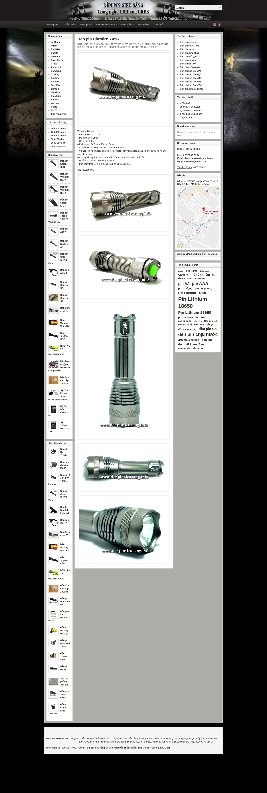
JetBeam (55, 42)
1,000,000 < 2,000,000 (191, 110)
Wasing (55, 103)
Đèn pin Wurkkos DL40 (65, 190)
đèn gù (210, 324)
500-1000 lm (107, 44)
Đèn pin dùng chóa (87, 47)
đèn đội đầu (198, 348)
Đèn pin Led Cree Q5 (190, 74)
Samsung (56, 71)
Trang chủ (53, 24)
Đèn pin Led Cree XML (110, 47)
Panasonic (56, 67)
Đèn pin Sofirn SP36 (64, 202)
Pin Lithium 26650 (194, 312)
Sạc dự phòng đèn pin (64, 681)
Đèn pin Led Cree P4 (190, 71)
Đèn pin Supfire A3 (64, 244)
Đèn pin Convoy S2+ (64, 285)
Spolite (54, 53)
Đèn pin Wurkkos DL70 (65, 177)
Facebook (219, 24)
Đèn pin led (210, 321)
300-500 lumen (58, 135)
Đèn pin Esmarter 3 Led (65, 643)
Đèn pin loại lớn (188, 63)
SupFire (55, 99)
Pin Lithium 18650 (192, 302)
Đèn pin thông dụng (134, 47)
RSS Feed (214, 24)
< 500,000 (185, 103)
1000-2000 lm (58, 143)
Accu (180, 271)
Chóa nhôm (202, 274)
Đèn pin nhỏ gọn (188, 56)
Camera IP (184, 274)
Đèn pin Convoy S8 (64, 298)
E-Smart (55, 81)
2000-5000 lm (58, 146)
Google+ (74, 738)
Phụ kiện (125, 25)
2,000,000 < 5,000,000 (191, 114)
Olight (54, 45)
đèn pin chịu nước (198, 334)
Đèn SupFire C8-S (64, 336)
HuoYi (54, 110)
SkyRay (55, 74)
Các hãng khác (58, 114)
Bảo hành (143, 24)
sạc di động (184, 321)
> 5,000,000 (186, 117)
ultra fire (198, 321)
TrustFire (55, 85)
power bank (185, 317)
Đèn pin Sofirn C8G (64, 164)
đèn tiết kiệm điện (191, 344)
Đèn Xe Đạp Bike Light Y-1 (65, 510)
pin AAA (200, 283)
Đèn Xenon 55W (63, 656)
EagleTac (55, 49)
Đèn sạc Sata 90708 (64, 694)
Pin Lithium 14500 (192, 293)
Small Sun (56, 96)
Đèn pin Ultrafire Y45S (98, 39)
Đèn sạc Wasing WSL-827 (65, 630)
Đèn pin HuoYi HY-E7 (65, 601)
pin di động (185, 288)
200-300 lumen (58, 132)
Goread (55, 89)
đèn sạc (207, 339)
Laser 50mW (199, 278)
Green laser (184, 278)
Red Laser (200, 317)
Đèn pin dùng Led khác (191, 89)
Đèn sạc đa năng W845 (64, 465)
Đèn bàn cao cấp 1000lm (64, 380)
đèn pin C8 (208, 329)
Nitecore (55, 56)
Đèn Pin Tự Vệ (185, 324)
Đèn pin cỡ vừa (160, 44)
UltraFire (152, 47)
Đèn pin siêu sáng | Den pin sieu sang (137, 10)
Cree (214, 275)
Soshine (55, 78)
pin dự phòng (203, 288)
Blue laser (204, 271)
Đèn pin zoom (187, 49)
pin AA (184, 284)
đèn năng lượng (187, 329)
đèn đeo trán (184, 348)
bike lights (191, 271)
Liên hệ (158, 24)
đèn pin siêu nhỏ (188, 339)
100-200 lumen (58, 128)
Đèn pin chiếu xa (142, 44)
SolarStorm (57, 60)
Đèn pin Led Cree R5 (190, 81)
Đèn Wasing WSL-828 (65, 323)
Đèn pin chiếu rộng (189, 45)
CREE (54, 63)
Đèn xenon (199, 324)
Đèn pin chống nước (190, 67)
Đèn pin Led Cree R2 (190, 78)
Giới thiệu (70, 24)
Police (54, 107)
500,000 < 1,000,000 (123, 44)
